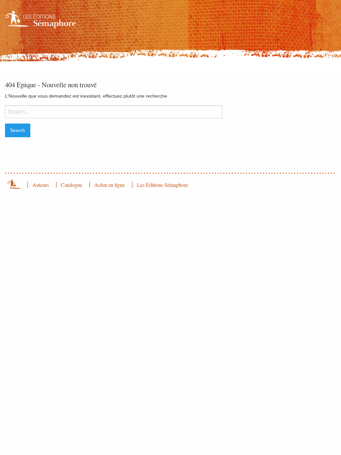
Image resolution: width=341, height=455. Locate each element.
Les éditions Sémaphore (42, 20)
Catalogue (71, 184)
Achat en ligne (109, 184)
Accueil (13, 184)
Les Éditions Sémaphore (162, 184)
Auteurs (40, 184)
